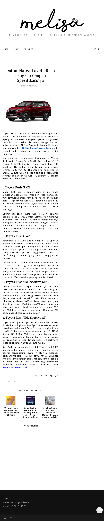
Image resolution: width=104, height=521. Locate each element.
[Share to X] (47, 376)
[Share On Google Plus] (56, 376)
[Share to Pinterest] (51, 376)
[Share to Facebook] (42, 376)
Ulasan (12, 382)
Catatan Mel (15, 518)
